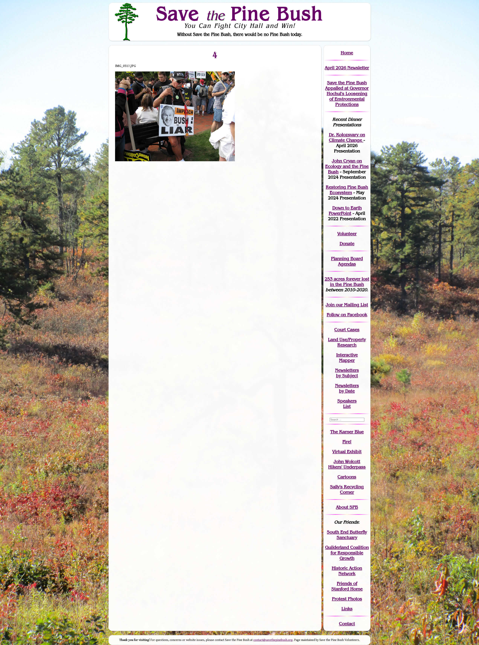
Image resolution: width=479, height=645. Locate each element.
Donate (347, 243)
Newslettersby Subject (347, 372)
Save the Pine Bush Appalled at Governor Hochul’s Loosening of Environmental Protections (347, 93)
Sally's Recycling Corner (347, 489)
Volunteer (347, 233)
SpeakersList (347, 403)
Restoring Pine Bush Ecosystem (347, 189)
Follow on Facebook (347, 314)
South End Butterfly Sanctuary (347, 534)
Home (347, 52)
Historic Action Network (347, 570)
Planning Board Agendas (347, 261)
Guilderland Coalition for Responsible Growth (347, 553)
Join (330, 304)
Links (347, 608)
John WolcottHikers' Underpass (347, 464)
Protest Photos (347, 598)
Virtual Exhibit (346, 451)
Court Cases (346, 329)
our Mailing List (351, 304)
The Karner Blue (347, 431)
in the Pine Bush (349, 281)
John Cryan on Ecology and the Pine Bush (347, 166)
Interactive (347, 354)
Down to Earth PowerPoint (345, 210)
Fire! (346, 441)
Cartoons (347, 476)
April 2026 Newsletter (347, 67)
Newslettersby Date (347, 388)
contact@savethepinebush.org (273, 640)
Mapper (347, 360)
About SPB (347, 507)
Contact (347, 623)
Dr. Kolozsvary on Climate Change (347, 137)
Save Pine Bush (239, 13)
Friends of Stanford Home (347, 586)
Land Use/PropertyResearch (347, 342)
